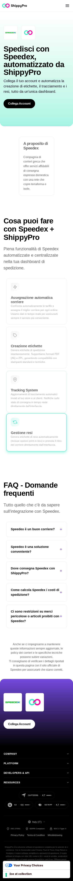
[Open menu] (67, 5)
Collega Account (19, 103)
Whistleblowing (55, 835)
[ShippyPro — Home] (14, 6)
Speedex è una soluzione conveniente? (36, 549)
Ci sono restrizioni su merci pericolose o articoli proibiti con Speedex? (36, 616)
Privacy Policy (17, 835)
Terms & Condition (36, 835)
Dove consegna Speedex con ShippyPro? (36, 571)
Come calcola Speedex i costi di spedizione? (36, 592)
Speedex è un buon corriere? (36, 529)
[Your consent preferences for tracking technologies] (6, 874)
